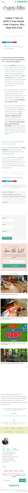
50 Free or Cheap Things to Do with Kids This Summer (13, 343)
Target (20, 71)
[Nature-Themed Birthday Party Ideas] (14, 355)
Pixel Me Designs (24, 491)
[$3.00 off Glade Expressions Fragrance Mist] (14, 50)
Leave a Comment (21, 36)
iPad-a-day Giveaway (14, 81)
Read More (5, 462)
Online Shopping (16, 187)
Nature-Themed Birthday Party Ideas (12, 363)
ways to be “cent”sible (9, 144)
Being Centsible (12, 185)
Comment (5, 202)
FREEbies (19, 185)
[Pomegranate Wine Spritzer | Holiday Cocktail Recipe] (14, 308)
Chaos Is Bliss (14, 8)
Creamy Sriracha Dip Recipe (9, 294)
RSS (18, 160)
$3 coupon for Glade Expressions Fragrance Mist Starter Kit (15, 69)
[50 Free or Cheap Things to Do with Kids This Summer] (14, 332)
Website (4, 231)
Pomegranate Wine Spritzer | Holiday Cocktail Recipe (12, 318)
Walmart (7, 73)
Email (4, 224)
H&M (6, 110)
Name (4, 218)
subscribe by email (9, 160)
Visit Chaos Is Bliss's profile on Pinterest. (14, 416)
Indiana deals (12, 142)
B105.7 (4, 61)
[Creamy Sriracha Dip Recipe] (14, 284)
